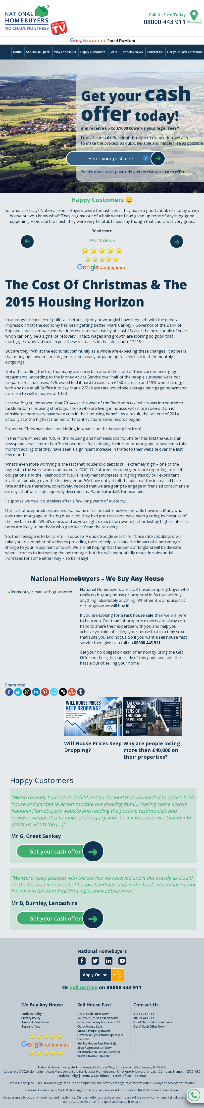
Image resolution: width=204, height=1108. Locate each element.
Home (17, 52)
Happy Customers (92, 52)
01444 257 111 (143, 1014)
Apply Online (95, 975)
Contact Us (155, 52)
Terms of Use (31, 1026)
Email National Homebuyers (152, 1022)
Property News (132, 52)
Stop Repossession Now (94, 1048)
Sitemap (141, 1076)
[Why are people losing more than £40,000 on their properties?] (152, 700)
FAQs (113, 52)
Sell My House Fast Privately (96, 1043)
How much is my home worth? (98, 1022)
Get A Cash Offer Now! (93, 1014)
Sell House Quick (38, 52)
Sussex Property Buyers (94, 1031)
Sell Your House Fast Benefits (98, 1018)
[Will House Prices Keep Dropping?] (93, 700)
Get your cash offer (55, 851)
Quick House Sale (89, 1026)
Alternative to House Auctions (98, 1052)
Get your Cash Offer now (185, 52)
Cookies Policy (31, 1014)
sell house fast (173, 637)
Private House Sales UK (93, 1056)
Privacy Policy (30, 1018)
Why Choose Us (65, 52)
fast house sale (138, 615)
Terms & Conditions (35, 1022)
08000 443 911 (165, 21)
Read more (102, 231)
